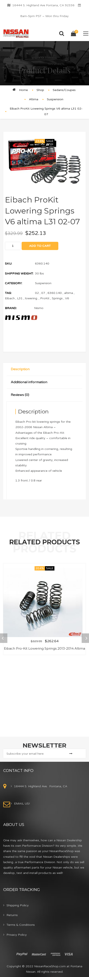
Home (23, 90)
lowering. (31, 298)
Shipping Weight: (19, 273)
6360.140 (55, 293)
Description (20, 369)
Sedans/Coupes (64, 90)
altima (68, 293)
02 (37, 293)
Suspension (55, 99)
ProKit (44, 298)
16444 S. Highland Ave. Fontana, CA (40, 786)
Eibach (10, 298)
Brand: (11, 308)
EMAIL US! (22, 803)
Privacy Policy (16, 935)
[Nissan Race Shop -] (16, 33)
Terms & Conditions (20, 925)
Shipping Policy (17, 905)
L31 (20, 298)
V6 (67, 298)
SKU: (8, 263)
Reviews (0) (20, 395)
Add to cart (40, 246)
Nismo (38, 308)
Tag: (8, 293)
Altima (33, 99)
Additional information (29, 382)
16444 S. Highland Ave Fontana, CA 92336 (43, 5)
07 (43, 293)
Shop (40, 90)
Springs (57, 298)
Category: (13, 283)
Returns (12, 915)
